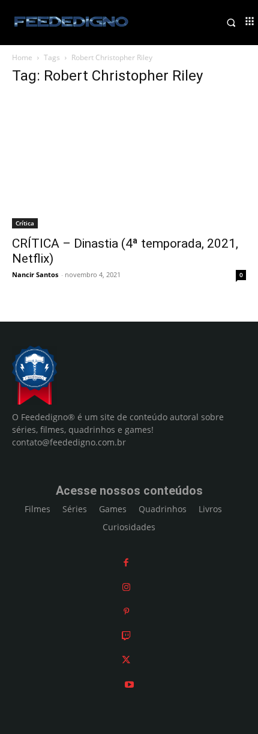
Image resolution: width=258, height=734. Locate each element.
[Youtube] (129, 684)
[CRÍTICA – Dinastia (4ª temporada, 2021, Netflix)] (129, 162)
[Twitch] (126, 636)
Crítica (25, 223)
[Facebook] (126, 562)
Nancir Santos (35, 274)
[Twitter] (126, 660)
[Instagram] (126, 587)
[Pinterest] (126, 611)
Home (22, 57)
